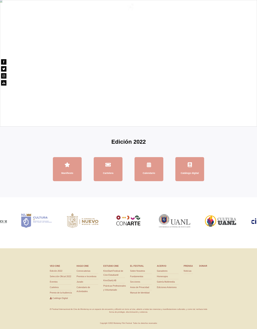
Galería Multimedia (166, 282)
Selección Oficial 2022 (60, 276)
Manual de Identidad (140, 293)
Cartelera (54, 287)
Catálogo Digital (60, 298)
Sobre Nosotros (137, 271)
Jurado (80, 282)
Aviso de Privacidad (139, 287)
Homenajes (162, 276)
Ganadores (162, 271)
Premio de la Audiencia (61, 293)
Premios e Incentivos (86, 276)
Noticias (187, 271)
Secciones (135, 282)
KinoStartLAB (109, 280)
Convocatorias (83, 271)
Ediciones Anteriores (167, 287)
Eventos (54, 282)
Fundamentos (136, 276)
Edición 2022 (56, 271)
